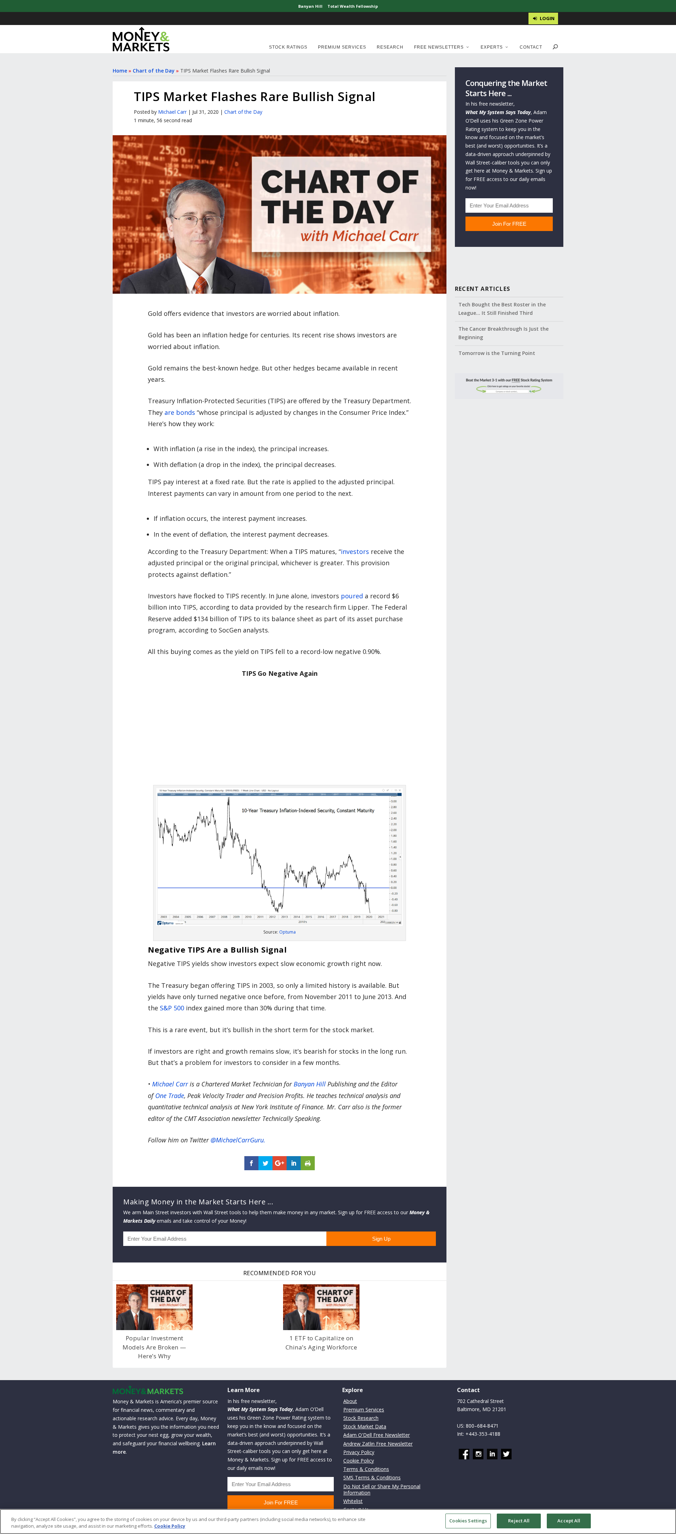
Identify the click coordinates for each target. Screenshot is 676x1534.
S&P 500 (172, 1008)
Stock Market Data (364, 1426)
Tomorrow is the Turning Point (496, 353)
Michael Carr (172, 111)
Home (120, 70)
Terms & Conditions (366, 1469)
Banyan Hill (310, 6)
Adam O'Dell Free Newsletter (376, 1435)
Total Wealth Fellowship (352, 6)
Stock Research (360, 1418)
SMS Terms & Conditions (372, 1477)
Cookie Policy (358, 1460)
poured (352, 596)
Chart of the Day (154, 70)
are (169, 412)
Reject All (519, 1520)
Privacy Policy (358, 1452)
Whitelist (353, 1501)
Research (390, 47)
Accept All (568, 1520)
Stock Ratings (288, 47)
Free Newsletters (439, 47)
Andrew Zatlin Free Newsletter (378, 1443)
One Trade (169, 1095)
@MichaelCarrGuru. (238, 1140)
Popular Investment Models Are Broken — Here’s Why (154, 1347)
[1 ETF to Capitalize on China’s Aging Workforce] (321, 1307)
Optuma (287, 932)
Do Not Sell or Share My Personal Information (381, 1489)
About (350, 1400)
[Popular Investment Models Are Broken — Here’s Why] (154, 1307)
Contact (531, 47)
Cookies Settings (468, 1520)
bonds (185, 412)
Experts (492, 47)
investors (355, 551)
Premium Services (342, 47)
